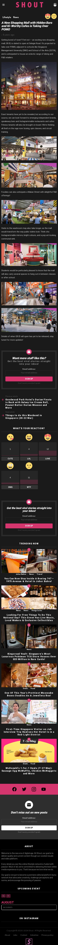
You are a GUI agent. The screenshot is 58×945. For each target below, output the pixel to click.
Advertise (34, 935)
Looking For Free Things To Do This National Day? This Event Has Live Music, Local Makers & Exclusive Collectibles (29, 618)
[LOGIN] (55, 4)
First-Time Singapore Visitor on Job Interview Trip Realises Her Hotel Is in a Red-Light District (29, 732)
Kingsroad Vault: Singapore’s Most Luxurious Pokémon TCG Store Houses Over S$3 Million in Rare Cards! (29, 657)
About (7, 935)
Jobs (15, 935)
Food (33, 688)
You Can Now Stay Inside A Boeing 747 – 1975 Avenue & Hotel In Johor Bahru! (29, 580)
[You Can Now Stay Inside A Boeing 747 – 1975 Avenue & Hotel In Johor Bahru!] (29, 561)
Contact (23, 935)
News (31, 574)
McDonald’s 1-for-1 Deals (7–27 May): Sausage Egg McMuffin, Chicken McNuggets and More (29, 771)
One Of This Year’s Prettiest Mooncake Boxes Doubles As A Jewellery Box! (29, 694)
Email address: (29, 369)
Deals (25, 688)
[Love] (47, 16)
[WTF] (54, 16)
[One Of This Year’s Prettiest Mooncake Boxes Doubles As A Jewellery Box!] (29, 675)
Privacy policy (47, 935)
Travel (39, 574)
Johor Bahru (21, 574)
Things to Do (36, 610)
